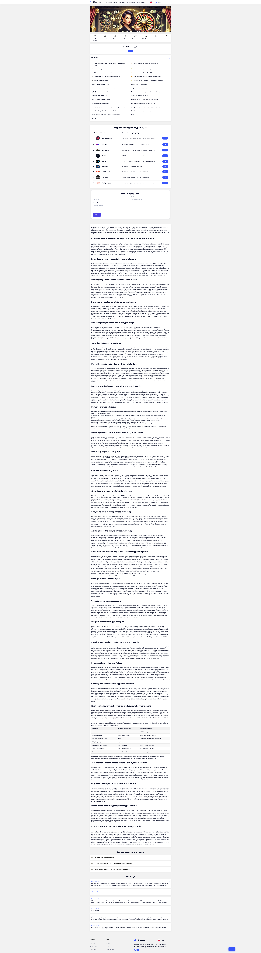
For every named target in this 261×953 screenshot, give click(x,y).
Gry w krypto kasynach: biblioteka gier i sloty (103, 88)
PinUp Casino (106, 183)
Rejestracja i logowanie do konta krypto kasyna (106, 72)
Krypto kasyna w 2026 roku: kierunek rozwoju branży (106, 114)
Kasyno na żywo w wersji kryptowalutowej (142, 88)
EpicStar (105, 144)
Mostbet (105, 166)
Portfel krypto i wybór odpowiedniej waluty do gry (107, 76)
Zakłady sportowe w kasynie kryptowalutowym (146, 63)
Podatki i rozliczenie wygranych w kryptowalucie (144, 111)
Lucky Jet (108, 946)
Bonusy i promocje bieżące (101, 80)
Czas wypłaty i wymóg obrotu (139, 84)
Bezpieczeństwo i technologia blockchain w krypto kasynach (147, 91)
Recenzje (94, 118)
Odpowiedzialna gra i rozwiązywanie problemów (104, 111)
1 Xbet (104, 161)
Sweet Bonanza (110, 949)
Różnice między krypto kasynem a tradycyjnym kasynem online (108, 107)
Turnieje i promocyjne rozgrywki (139, 95)
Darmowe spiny (94, 949)
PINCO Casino (106, 172)
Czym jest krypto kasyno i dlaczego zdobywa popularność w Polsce (109, 64)
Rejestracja (92, 943)
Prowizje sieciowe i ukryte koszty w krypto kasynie (144, 99)
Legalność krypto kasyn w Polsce (100, 103)
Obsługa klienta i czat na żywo (99, 95)
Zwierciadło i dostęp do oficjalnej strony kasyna (146, 69)
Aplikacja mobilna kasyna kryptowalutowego (103, 91)
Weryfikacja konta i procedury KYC (143, 72)
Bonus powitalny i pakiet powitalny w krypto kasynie (147, 76)
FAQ (132, 114)
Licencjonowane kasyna (111, 2)
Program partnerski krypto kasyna (101, 99)
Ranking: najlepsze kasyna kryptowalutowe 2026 (107, 69)
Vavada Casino (107, 138)
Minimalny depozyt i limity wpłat (100, 84)
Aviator (108, 943)
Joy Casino (105, 150)
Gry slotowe (122, 2)
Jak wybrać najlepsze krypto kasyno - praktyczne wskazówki (147, 107)
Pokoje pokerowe (141, 2)
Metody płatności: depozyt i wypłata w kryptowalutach (148, 80)
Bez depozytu (93, 946)
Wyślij (96, 214)
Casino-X (105, 177)
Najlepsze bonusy (131, 2)
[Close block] (169, 58)
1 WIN (104, 156)
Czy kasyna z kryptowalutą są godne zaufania (143, 103)
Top (231, 949)
